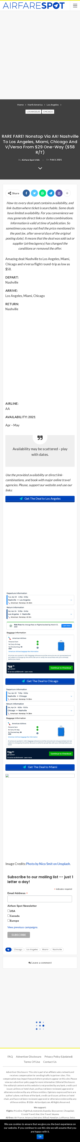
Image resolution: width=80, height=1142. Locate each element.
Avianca (29, 1117)
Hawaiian (54, 1117)
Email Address (17, 893)
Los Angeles (33, 111)
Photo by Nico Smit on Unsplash (48, 864)
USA (12, 911)
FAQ (10, 1056)
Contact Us (50, 1061)
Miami (45, 949)
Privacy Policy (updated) (58, 1056)
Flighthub (27, 1111)
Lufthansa (64, 1117)
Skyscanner (57, 1111)
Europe (14, 920)
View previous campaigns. (22, 927)
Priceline (18, 1111)
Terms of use (32, 1061)
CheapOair (69, 1111)
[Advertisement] (40, 55)
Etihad (46, 1117)
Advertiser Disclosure (28, 1056)
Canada (15, 915)
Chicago (48, 111)
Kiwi (37, 1114)
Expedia (47, 1111)
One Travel (45, 1114)
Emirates (37, 1117)
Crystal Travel (28, 1114)
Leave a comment (41, 962)
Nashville (57, 949)
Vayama (55, 1114)
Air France (19, 1117)
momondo (37, 1111)
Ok (40, 1136)
